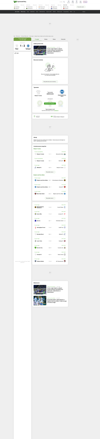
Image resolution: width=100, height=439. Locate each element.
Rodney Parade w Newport (58, 116)
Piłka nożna (23, 11)
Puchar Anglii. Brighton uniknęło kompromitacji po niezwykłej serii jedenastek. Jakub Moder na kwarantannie (55, 51)
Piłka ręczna (59, 11)
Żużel (37, 11)
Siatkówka (32, 11)
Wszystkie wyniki (80, 6)
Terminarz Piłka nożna (24, 36)
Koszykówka (66, 11)
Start (14, 36)
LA (74, 11)
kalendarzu (56, 110)
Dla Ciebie (17, 11)
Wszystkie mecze (50, 172)
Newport (38, 116)
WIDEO (54, 11)
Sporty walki (48, 11)
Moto (71, 11)
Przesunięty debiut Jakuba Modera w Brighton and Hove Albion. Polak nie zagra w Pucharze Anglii (57, 301)
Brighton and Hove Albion (51, 47)
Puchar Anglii (31, 36)
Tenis (28, 11)
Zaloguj (85, 1)
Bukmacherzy (42, 11)
